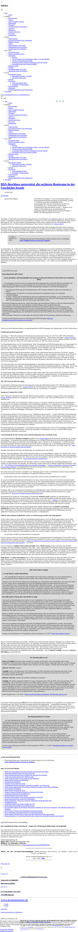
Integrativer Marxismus (19, 78)
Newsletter (8, 91)
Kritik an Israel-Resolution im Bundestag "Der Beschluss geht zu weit (45, 694)
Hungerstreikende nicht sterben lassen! (16, 795)
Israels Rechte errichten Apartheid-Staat (35, 458)
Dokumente (11, 55)
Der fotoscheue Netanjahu (12, 782)
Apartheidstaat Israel (11, 802)
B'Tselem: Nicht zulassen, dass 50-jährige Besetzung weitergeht (24, 797)
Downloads (11, 81)
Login (6, 904)
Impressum (11, 88)
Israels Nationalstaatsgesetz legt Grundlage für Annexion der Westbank (26, 775)
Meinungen (11, 30)
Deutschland (12, 23)
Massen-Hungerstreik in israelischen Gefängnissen (20, 799)
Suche (10, 15)
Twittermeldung (44, 438)
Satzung (14, 57)
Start (6, 13)
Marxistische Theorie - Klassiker (22, 76)
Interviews (11, 33)
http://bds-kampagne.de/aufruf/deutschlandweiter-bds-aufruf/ (27, 319)
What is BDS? (58, 224)
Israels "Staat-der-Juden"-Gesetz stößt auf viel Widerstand (22, 778)
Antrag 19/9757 (28, 387)
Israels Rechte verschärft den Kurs (15, 790)
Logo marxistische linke (19, 83)
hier (43, 858)
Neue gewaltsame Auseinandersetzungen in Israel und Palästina (24, 812)
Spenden (11, 67)
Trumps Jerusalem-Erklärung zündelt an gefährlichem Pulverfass (24, 792)
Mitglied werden (13, 66)
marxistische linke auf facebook (17, 71)
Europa (10, 20)
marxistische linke (13, 52)
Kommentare (12, 35)
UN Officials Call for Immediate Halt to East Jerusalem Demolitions (25, 465)
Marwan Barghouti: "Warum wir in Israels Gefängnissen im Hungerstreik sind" (28, 800)
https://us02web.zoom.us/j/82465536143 (36, 845)
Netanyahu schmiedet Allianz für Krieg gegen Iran (27, 493)
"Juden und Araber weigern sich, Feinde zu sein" (19, 777)
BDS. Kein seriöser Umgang (60, 633)
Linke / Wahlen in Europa (16, 21)
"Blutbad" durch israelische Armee (15, 783)
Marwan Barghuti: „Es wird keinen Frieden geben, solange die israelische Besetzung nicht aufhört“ (34, 816)
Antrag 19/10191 (70, 337)
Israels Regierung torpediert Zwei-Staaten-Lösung (20, 806)
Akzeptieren (3, 929)
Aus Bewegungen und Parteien (17, 27)
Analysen (11, 28)
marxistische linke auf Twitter (17, 69)
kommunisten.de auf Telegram (17, 49)
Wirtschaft (11, 25)
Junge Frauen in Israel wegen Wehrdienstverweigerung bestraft (23, 811)
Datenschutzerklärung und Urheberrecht (20, 90)
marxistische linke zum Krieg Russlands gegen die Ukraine (30, 62)
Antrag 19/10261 (6, 397)
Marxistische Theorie (14, 74)
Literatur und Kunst (14, 32)
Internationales (12, 18)
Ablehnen (11, 929)
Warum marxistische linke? (16, 54)
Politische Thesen (13, 42)
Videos (10, 44)
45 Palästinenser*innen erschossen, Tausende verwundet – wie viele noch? (27, 785)
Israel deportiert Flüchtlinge (13, 789)
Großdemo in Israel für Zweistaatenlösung (17, 794)
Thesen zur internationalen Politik (22, 61)
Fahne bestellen (13, 86)
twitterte (55, 500)
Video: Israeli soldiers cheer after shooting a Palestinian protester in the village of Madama (31, 787)
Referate (10, 79)
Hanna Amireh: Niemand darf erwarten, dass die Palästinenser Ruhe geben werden (29, 814)
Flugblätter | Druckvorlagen (20, 84)
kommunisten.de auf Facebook (17, 47)
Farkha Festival (13, 38)
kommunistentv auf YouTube (17, 45)
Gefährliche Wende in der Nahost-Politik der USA (20, 804)
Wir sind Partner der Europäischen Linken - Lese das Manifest (30, 59)
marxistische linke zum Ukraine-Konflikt (24, 64)
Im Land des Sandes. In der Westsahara (20, 40)
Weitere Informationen (6, 931)
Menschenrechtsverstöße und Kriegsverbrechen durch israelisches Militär (26, 771)
